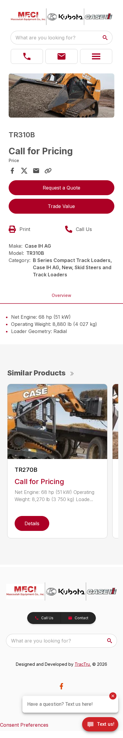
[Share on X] (24, 170)
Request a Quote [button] (61, 188)
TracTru (82, 664)
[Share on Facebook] (12, 170)
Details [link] (31, 523)
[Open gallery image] (62, 95)
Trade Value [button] (61, 206)
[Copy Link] (48, 170)
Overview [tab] (61, 295)
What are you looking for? (46, 38)
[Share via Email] (36, 170)
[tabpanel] (62, 96)
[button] (27, 56)
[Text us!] (100, 725)
